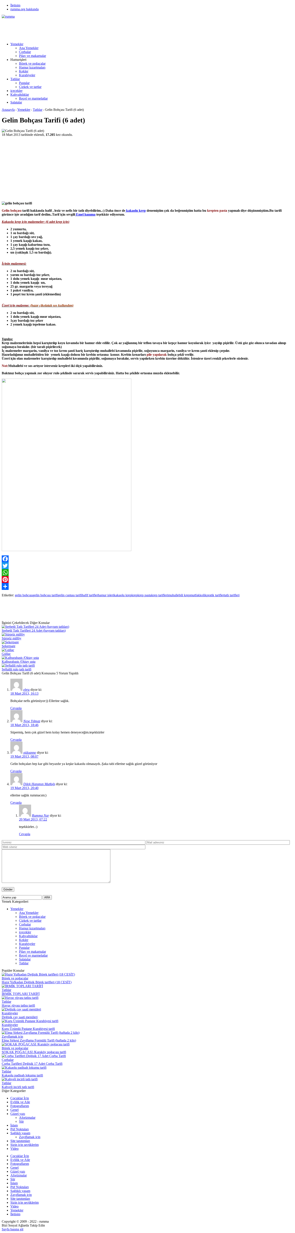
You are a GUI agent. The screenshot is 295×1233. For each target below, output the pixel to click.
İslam (14, 1125)
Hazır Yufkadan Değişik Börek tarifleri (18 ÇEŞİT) (36, 982)
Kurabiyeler (27, 75)
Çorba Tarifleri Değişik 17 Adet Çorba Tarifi (32, 1063)
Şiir (21, 1121)
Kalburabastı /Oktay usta (18, 661)
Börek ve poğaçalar (32, 63)
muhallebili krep (179, 595)
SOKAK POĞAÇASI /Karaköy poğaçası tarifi (34, 1052)
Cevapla (16, 708)
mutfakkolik (198, 595)
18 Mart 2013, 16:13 (24, 693)
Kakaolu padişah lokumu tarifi (22, 1075)
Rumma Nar (40, 815)
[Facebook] (147, 558)
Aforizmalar (27, 1117)
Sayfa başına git (12, 1229)
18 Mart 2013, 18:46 (24, 725)
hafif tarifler (90, 595)
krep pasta (144, 595)
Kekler (23, 71)
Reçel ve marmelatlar (33, 98)
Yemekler (16, 44)
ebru (26, 689)
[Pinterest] (147, 579)
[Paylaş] (147, 586)
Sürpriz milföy (11, 638)
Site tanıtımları (20, 1141)
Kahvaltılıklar (19, 94)
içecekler (16, 90)
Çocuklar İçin (19, 1098)
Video (14, 1148)
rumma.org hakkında (24, 9)
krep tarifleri (159, 595)
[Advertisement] (80, 28)
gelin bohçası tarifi (45, 595)
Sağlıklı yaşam (20, 1133)
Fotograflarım (19, 1106)
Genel (14, 1110)
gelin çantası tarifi (70, 595)
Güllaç (6, 654)
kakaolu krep (135, 210)
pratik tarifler (215, 595)
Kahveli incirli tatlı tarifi (18, 1087)
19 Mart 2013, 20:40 (24, 788)
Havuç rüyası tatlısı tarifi (18, 1005)
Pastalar (24, 83)
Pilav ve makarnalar (32, 56)
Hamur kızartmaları (32, 67)
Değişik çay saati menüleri (20, 1017)
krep (135, 595)
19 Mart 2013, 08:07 (24, 756)
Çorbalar (25, 52)
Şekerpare (8, 646)
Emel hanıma (85, 214)
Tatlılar (15, 79)
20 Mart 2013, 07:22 (33, 819)
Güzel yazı (17, 1113)
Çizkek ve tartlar (30, 87)
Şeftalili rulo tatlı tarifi (16, 669)
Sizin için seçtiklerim (24, 1145)
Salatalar (16, 102)
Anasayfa (8, 109)
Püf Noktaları (19, 1129)
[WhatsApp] (147, 572)
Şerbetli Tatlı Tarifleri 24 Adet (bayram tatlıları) (34, 630)
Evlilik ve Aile (20, 1102)
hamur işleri (106, 595)
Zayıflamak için (12, 1036)
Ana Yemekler (28, 48)
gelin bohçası (24, 595)
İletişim (15, 5)
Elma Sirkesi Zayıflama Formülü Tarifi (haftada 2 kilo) (39, 1040)
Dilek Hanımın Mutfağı (39, 784)
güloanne (29, 752)
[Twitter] (147, 565)
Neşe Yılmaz (31, 721)
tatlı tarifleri (231, 595)
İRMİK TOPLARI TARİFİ (21, 994)
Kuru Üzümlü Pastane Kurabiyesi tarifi (28, 1029)
